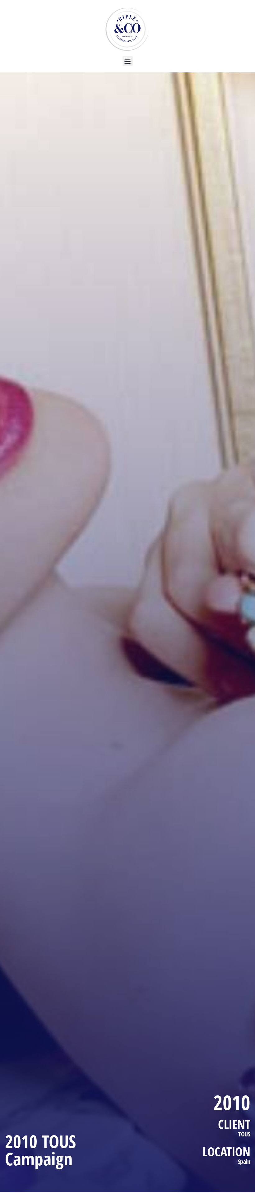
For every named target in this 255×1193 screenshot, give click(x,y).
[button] (128, 61)
